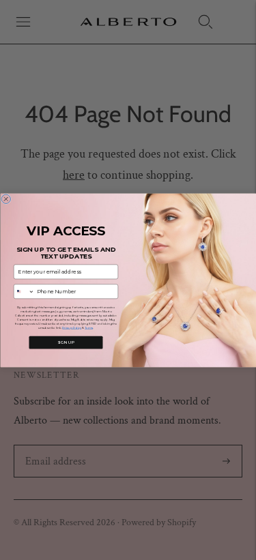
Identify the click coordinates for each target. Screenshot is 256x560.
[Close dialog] (6, 199)
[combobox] (24, 291)
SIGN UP (65, 342)
